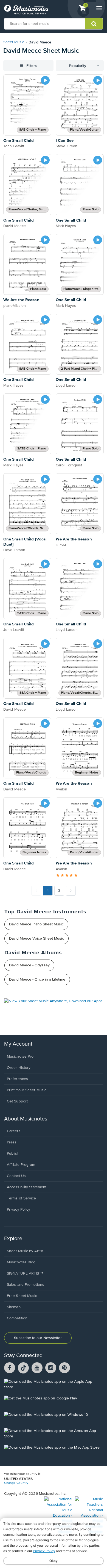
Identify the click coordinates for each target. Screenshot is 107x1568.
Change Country (16, 1483)
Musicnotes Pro (20, 1056)
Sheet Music (13, 42)
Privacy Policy (18, 1209)
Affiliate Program (21, 1165)
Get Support (17, 1101)
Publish (13, 1153)
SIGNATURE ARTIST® (25, 1273)
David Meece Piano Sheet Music (36, 924)
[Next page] (71, 891)
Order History (18, 1068)
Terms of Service (21, 1198)
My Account (18, 1044)
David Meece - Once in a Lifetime (37, 979)
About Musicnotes (25, 1119)
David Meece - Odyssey (29, 965)
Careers (14, 1131)
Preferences (17, 1079)
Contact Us (16, 1176)
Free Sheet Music (22, 1296)
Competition (17, 1318)
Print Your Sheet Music (26, 1090)
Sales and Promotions (25, 1285)
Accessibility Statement (26, 1187)
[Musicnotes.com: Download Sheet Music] (26, 9)
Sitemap (14, 1307)
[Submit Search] (94, 23)
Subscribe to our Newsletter (38, 1338)
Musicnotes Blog (21, 1262)
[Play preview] (45, 80)
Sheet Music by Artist (25, 1251)
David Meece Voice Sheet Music (36, 938)
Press (12, 1142)
